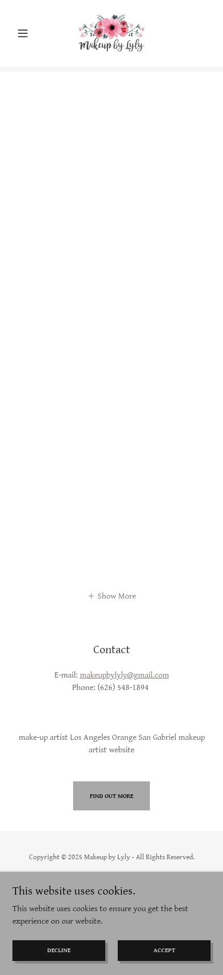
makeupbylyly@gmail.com (124, 675)
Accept (164, 950)
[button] (27, 33)
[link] (112, 33)
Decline (59, 950)
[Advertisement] (111, 183)
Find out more (111, 796)
